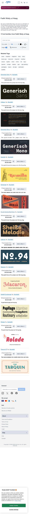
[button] (21, 44)
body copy (4, 59)
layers (9, 67)
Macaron (3, 267)
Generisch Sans (5, 74)
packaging (4, 67)
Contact (4, 438)
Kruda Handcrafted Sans (8, 212)
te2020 (3, 69)
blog (19, 56)
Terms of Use (5, 422)
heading (23, 59)
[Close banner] (27, 7)
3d (21, 61)
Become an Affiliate (6, 410)
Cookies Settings (13, 509)
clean (13, 61)
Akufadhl (14, 74)
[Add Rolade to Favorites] (13, 326)
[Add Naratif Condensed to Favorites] (13, 298)
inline (17, 61)
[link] (24, 2)
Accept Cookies (14, 505)
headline (8, 56)
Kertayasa (3, 185)
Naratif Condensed (6, 294)
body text (10, 59)
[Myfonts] (8, 3)
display (14, 64)
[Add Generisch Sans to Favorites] (14, 79)
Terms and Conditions (7, 419)
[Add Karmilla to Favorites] (13, 161)
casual (3, 61)
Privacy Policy (5, 424)
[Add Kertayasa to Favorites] (13, 189)
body (23, 56)
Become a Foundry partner (8, 408)
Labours (3, 239)
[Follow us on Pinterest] (12, 393)
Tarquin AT (4, 349)
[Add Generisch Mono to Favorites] (13, 134)
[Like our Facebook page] (17, 393)
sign (19, 64)
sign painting (24, 64)
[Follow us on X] (8, 393)
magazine (14, 56)
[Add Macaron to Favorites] (13, 271)
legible (8, 61)
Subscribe (21, 389)
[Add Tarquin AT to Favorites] (13, 353)
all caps (15, 67)
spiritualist (21, 67)
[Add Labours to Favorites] (13, 243)
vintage (9, 64)
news (3, 56)
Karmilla (3, 157)
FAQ (3, 436)
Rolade (3, 322)
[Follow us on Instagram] (3, 393)
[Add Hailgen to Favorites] (13, 106)
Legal (3, 429)
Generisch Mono (5, 129)
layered (3, 64)
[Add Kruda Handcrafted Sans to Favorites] (13, 216)
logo (25, 61)
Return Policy (5, 426)
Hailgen (3, 102)
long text (17, 59)
